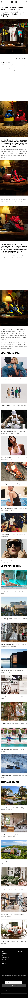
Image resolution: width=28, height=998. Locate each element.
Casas (3, 955)
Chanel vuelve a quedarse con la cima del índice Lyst (14, 509)
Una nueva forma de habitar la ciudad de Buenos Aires (14, 619)
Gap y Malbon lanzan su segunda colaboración (13, 406)
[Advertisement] (14, 87)
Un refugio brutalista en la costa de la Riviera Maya (14, 863)
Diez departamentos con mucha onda (13, 889)
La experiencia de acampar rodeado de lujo (14, 724)
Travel (3, 968)
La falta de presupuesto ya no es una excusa (14, 942)
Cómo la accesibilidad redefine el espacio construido (13, 645)
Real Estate (4, 965)
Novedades (4, 963)
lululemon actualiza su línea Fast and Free (13, 535)
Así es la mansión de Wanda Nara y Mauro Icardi (13, 593)
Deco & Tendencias (5, 957)
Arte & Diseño (4, 959)
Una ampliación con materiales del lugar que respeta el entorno (13, 836)
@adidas (9, 62)
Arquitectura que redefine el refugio (14, 776)
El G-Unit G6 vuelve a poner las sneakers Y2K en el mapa (13, 432)
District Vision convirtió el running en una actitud (12, 562)
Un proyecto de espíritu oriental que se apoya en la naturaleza (13, 809)
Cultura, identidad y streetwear (13, 484)
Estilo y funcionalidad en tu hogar (14, 698)
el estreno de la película (16, 66)
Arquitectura (4, 953)
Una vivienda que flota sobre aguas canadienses (13, 671)
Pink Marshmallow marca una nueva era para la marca (14, 458)
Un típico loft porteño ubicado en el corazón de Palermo (12, 915)
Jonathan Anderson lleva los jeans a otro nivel (14, 380)
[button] (26, 2)
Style (3, 961)
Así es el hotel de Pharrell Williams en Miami (14, 750)
